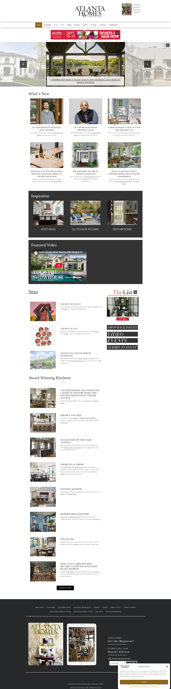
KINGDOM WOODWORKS (87, 418)
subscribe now (137, 5)
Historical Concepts (75, 517)
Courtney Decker (120, 181)
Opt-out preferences (135, 686)
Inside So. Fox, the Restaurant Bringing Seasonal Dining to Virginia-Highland (47, 174)
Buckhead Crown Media (82, 607)
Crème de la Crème (72, 464)
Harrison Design (72, 494)
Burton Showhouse (77, 361)
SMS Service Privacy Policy (83, 612)
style (89, 447)
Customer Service (153, 686)
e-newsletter (136, 12)
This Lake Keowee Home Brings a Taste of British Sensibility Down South (85, 81)
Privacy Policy (144, 686)
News (33, 291)
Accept (144, 682)
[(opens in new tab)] (45, 644)
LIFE (62, 25)
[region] (85, 34)
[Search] (126, 27)
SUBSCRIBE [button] (47, 25)
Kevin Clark (63, 517)
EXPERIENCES (113, 25)
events (96, 307)
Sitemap (105, 607)
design (69, 420)
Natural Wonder (71, 489)
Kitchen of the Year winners (72, 447)
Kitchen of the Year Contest (74, 467)
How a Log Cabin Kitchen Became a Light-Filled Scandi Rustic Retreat (78, 566)
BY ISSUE (93, 25)
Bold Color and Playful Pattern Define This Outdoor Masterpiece (124, 174)
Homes (85, 358)
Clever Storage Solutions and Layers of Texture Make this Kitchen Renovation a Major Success (79, 394)
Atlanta (85, 179)
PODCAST (103, 25)
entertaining (64, 422)
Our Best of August (70, 304)
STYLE (56, 25)
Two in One (67, 539)
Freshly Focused (70, 415)
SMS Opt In (99, 612)
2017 (64, 467)
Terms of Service (130, 607)
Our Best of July (69, 329)
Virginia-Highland (57, 181)
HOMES (69, 25)
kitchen (87, 401)
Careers (96, 607)
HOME (39, 25)
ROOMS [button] (77, 25)
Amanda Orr (129, 181)
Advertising (51, 607)
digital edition (137, 9)
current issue (136, 7)
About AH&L (39, 607)
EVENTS (85, 25)
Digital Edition (119, 650)
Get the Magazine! (121, 640)
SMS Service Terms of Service (60, 612)
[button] (167, 667)
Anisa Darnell (70, 572)
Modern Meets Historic (74, 514)
